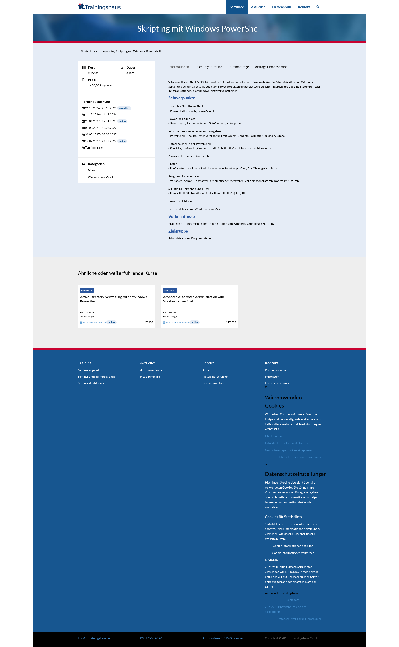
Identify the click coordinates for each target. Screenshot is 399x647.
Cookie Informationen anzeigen (293, 546)
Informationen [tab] (178, 67)
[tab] (99, 108)
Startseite (87, 51)
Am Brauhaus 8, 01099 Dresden (223, 638)
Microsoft (93, 170)
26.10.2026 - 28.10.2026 (181, 322)
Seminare (237, 7)
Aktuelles (258, 7)
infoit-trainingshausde (94, 638)
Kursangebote (105, 51)
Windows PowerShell (100, 177)
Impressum (314, 457)
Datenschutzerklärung (291, 457)
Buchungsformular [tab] (208, 67)
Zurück (269, 607)
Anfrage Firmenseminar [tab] (272, 67)
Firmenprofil (281, 7)
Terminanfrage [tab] (238, 67)
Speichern (293, 600)
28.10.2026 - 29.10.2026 (98, 322)
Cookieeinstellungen (278, 383)
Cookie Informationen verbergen (293, 553)
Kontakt (304, 7)
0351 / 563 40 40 (151, 638)
